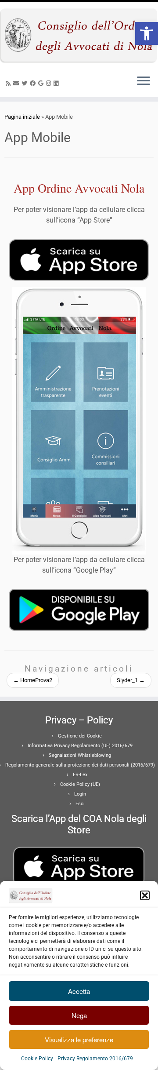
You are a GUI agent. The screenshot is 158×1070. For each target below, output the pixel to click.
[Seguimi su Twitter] (26, 83)
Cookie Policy (37, 1058)
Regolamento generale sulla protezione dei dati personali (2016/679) (80, 765)
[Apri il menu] (143, 81)
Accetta (79, 991)
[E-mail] (17, 83)
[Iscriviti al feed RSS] (9, 83)
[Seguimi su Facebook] (34, 83)
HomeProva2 (32, 680)
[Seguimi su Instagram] (50, 83)
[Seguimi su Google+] (42, 83)
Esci (80, 804)
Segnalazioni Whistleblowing (80, 755)
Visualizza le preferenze (79, 1039)
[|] (79, 35)
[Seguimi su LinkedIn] (57, 83)
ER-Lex (80, 775)
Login (80, 794)
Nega (79, 1015)
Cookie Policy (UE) (80, 784)
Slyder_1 (131, 680)
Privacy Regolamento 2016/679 (95, 1058)
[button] (146, 33)
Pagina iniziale (22, 116)
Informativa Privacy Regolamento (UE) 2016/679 (80, 746)
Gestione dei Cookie (80, 736)
